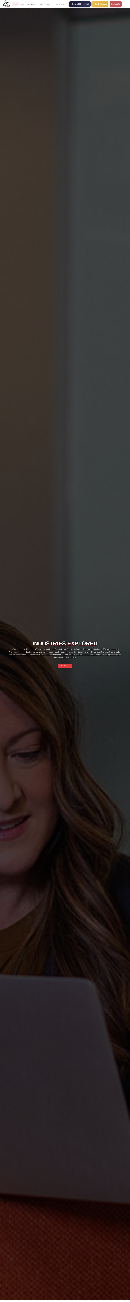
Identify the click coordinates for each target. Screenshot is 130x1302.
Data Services (59, 4)
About (22, 4)
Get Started (65, 666)
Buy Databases (101, 4)
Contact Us (115, 4)
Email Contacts (45, 4)
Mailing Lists (31, 4)
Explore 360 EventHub (80, 4)
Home (15, 4)
